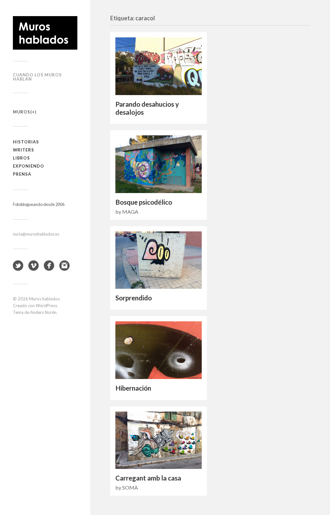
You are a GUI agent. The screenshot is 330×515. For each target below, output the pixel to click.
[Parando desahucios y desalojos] (158, 66)
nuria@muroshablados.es (36, 234)
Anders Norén (43, 312)
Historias (26, 141)
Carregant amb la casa (148, 478)
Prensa (22, 174)
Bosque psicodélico (143, 202)
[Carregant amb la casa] (158, 440)
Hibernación (133, 388)
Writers (23, 149)
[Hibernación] (158, 350)
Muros (21, 111)
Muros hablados (44, 298)
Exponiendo (28, 166)
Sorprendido (133, 298)
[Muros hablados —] (45, 33)
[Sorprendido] (158, 260)
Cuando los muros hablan (37, 77)
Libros (21, 157)
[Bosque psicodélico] (158, 164)
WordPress (46, 305)
